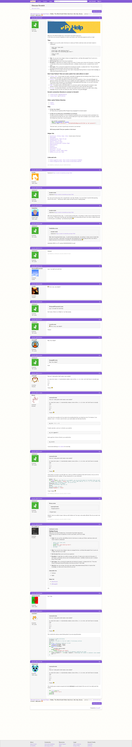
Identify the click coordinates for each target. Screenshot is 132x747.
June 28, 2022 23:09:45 (37, 205)
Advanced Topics (45, 14)
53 (95, 14)
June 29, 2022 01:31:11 (37, 373)
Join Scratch (92, 1)
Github (66, 136)
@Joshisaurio (53, 136)
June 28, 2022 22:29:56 (37, 18)
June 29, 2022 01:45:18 (37, 498)
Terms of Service (77, 744)
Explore (45, 1)
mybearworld (35, 664)
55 (97, 14)
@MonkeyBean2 (53, 144)
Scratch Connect (54, 94)
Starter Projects (62, 744)
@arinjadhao (53, 150)
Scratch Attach (53, 96)
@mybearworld (53, 140)
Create (39, 1)
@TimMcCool (62, 96)
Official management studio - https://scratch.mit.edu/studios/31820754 (65, 161)
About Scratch (33, 744)
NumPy (52, 102)
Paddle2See (34, 208)
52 (93, 14)
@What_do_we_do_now (55, 152)
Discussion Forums (35, 14)
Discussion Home (35, 8)
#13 (50, 668)
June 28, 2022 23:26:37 (37, 319)
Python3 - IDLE (53, 76)
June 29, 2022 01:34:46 (37, 393)
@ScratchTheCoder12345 (55, 143)
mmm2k (34, 286)
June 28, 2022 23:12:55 (37, 223)
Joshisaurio (34, 20)
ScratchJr (90, 745)
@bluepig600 (53, 137)
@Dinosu (52, 141)
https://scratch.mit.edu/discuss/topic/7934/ (62, 173)
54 (96, 14)
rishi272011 (34, 613)
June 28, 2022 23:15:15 (37, 248)
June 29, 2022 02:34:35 (37, 524)
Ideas (50, 1)
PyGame (52, 104)
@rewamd (52, 146)
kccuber (33, 172)
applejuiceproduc (36, 595)
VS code (52, 88)
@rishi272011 (53, 149)
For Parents (32, 745)
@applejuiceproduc (54, 139)
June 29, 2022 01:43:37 (37, 451)
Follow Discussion (97, 11)
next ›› (100, 14)
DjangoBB (98, 708)
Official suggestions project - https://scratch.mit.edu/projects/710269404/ (66, 160)
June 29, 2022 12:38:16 (37, 611)
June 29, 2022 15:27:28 (37, 661)
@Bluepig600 (55, 584)
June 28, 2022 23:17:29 (37, 266)
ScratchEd (90, 744)
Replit (51, 85)
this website (61, 446)
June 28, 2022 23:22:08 (37, 284)
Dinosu (33, 395)
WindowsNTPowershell (37, 268)
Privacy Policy (76, 745)
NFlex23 (52, 20)
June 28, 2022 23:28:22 (37, 337)
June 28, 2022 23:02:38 (37, 170)
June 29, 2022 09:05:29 (37, 593)
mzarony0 (34, 375)
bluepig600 (34, 340)
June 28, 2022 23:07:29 (37, 188)
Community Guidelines (50, 744)
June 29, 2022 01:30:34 (37, 355)
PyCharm (52, 79)
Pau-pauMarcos (35, 526)
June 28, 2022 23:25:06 (37, 302)
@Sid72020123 (63, 94)
